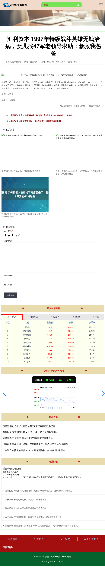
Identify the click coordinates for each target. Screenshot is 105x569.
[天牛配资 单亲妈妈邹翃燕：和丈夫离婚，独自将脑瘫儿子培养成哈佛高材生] (79, 151)
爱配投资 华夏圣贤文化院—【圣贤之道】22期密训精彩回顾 (36, 120)
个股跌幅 (33, 316)
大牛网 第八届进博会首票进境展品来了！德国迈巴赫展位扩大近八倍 (52, 476)
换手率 (96, 316)
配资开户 (39, 539)
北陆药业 (27, 350)
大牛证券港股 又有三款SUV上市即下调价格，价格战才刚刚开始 (34, 450)
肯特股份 (27, 334)
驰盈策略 (12, 539)
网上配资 (65, 539)
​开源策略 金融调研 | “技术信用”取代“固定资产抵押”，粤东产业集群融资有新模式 (41, 525)
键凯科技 (27, 346)
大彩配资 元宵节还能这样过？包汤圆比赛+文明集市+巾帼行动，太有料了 (42, 115)
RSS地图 (57, 556)
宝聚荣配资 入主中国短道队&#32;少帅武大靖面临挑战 (29, 425)
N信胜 (27, 327)
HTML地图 (66, 556)
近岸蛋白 (27, 342)
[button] (4, 393)
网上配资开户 (91, 539)
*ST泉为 (27, 361)
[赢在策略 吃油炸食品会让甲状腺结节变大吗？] (25, 151)
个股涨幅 (11, 317)
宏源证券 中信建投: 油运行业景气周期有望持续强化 (28, 438)
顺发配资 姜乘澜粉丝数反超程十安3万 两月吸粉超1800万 (30, 431)
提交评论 (10, 295)
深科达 (27, 357)
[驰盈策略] (15, 4)
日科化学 (27, 353)
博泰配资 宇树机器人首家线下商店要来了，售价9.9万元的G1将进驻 (35, 444)
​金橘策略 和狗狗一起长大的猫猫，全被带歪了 (26, 499)
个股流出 (77, 316)
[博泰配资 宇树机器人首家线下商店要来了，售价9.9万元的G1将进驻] (25, 194)
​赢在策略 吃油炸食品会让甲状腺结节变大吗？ (26, 508)
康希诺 (27, 338)
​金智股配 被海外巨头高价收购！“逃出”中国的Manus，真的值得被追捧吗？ (39, 490)
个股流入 (55, 316)
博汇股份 (27, 331)
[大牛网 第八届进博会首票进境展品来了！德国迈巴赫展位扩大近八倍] (12, 476)
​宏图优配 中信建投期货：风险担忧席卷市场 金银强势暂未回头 (33, 516)
